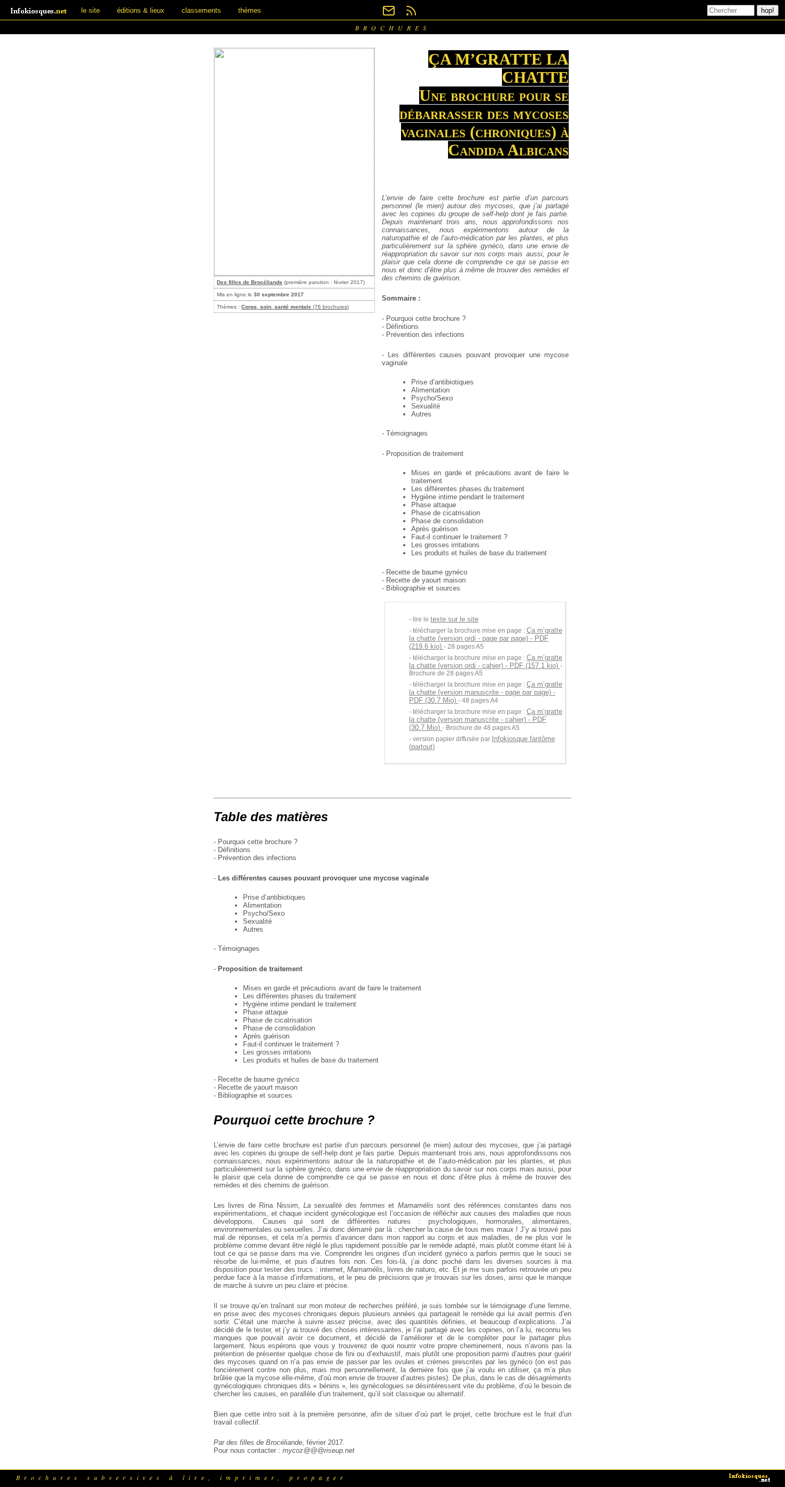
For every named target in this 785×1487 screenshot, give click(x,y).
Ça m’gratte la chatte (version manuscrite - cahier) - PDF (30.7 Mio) (485, 719)
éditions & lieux (140, 10)
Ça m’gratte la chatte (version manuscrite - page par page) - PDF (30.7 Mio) (485, 692)
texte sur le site (454, 619)
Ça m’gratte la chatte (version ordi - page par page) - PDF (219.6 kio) (485, 638)
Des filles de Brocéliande (249, 282)
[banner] (39, 10)
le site (90, 10)
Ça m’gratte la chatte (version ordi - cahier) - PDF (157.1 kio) (485, 662)
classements (201, 10)
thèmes (249, 10)
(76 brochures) (295, 307)
